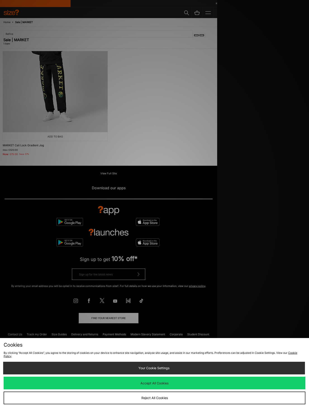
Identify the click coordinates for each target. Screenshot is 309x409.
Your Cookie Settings (153, 368)
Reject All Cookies (154, 398)
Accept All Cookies (154, 383)
